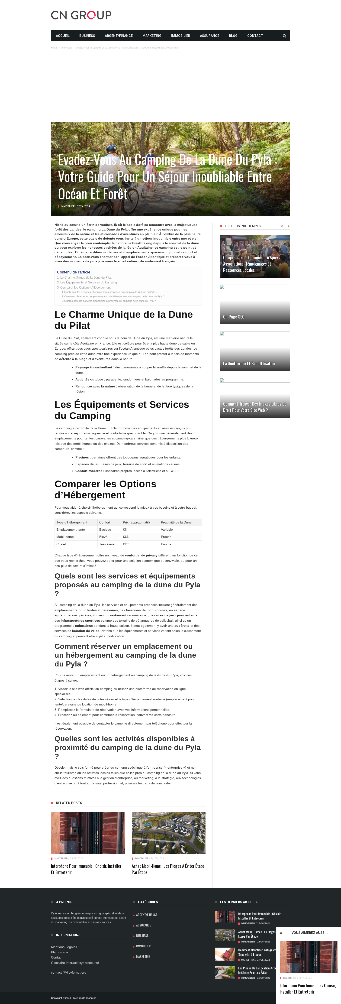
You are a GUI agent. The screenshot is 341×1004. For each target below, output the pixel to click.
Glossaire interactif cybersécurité (75, 963)
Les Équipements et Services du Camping (88, 282)
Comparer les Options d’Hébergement (85, 287)
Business (87, 36)
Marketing (151, 36)
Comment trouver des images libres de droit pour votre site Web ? (254, 406)
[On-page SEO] (255, 304)
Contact (255, 36)
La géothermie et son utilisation (249, 363)
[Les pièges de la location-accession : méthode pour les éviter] (225, 972)
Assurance (209, 36)
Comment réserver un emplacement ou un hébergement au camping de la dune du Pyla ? (114, 296)
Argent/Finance (119, 36)
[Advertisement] (170, 87)
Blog (233, 36)
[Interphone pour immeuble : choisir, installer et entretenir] (309, 957)
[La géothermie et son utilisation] (255, 351)
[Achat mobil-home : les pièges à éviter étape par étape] (169, 833)
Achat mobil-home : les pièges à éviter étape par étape (168, 868)
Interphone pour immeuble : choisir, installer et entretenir (308, 988)
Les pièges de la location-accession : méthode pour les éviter (261, 970)
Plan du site (59, 952)
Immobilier (180, 36)
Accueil (63, 36)
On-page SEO (233, 316)
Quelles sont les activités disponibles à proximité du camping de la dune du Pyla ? (110, 300)
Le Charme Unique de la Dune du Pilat (86, 277)
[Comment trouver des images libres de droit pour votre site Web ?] (255, 398)
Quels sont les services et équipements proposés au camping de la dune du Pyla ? (110, 292)
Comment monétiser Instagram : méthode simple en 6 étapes (263, 952)
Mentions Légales (64, 947)
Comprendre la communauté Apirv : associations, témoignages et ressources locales (251, 263)
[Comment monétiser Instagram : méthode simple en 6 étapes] (225, 954)
